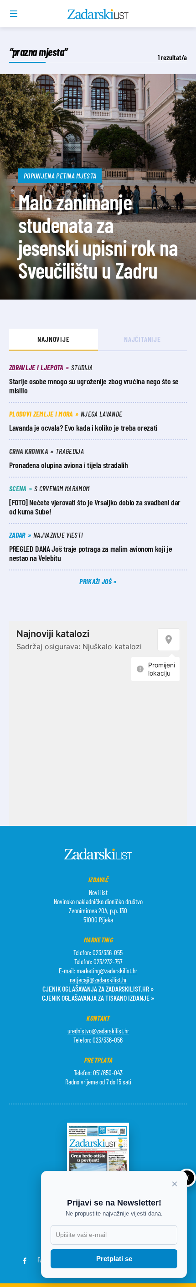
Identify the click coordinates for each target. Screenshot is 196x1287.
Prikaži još (96, 581)
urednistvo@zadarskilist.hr (98, 1031)
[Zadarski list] (98, 14)
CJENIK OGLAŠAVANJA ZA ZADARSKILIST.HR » (98, 988)
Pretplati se (114, 1258)
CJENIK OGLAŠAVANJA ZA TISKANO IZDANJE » (98, 997)
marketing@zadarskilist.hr (107, 971)
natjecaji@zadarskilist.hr (98, 980)
